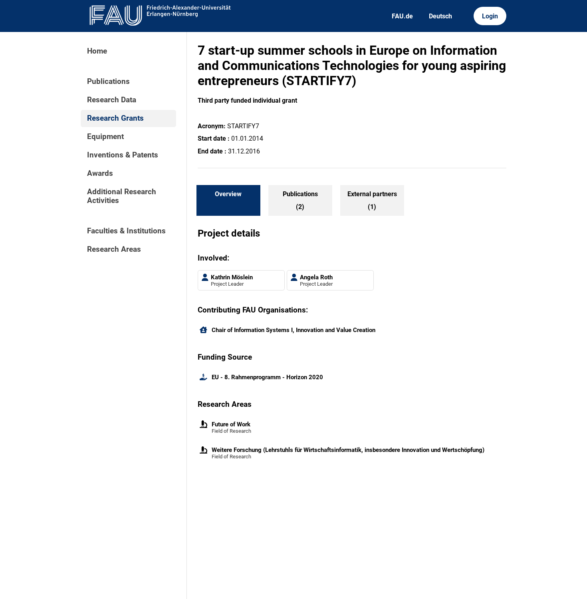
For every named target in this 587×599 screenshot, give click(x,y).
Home (97, 51)
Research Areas (114, 249)
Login (490, 16)
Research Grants (115, 118)
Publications (108, 81)
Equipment (105, 136)
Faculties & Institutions (126, 231)
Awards (100, 173)
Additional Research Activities (121, 196)
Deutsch (440, 16)
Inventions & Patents (122, 155)
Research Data (111, 100)
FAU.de (402, 16)
